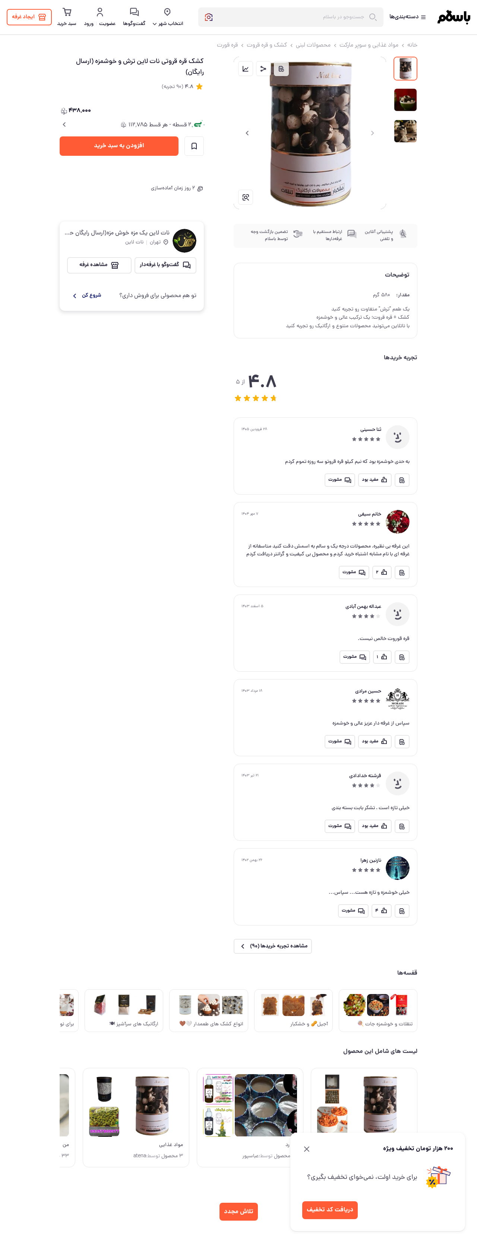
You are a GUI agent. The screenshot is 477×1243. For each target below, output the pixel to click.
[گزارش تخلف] (281, 68)
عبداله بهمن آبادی (363, 607)
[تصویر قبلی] (372, 133)
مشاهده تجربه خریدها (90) (278, 946)
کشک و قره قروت (267, 45)
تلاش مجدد (238, 1212)
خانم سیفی (369, 514)
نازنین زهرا (370, 861)
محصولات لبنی (313, 45)
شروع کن (91, 295)
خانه (412, 45)
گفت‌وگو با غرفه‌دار (159, 265)
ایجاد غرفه (23, 17)
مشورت (335, 479)
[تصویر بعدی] (247, 133)
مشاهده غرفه (93, 265)
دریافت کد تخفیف (330, 1210)
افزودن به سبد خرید (119, 146)
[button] (238, 398)
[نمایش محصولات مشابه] (245, 197)
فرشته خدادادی (365, 776)
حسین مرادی (368, 691)
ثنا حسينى (370, 430)
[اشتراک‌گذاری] (263, 68)
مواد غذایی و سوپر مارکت (368, 45)
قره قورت (227, 45)
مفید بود (370, 479)
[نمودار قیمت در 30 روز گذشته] (245, 68)
